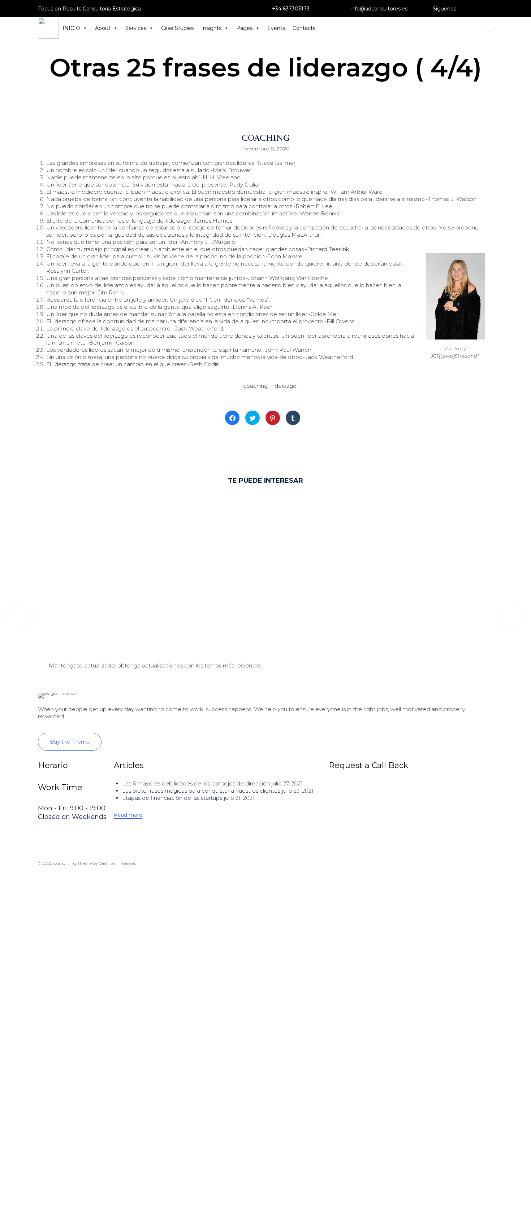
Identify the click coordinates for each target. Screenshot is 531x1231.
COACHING (266, 137)
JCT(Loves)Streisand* (455, 356)
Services (135, 28)
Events (276, 28)
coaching (255, 385)
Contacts (304, 28)
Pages (244, 28)
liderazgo (284, 385)
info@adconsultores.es (378, 8)
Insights (211, 28)
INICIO (71, 28)
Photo (452, 348)
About (103, 28)
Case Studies (177, 28)
